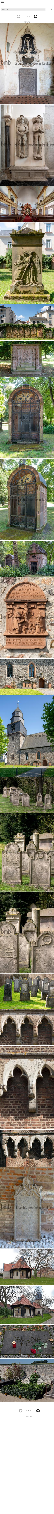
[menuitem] (18, 18)
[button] (1, 1)
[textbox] (23, 9)
